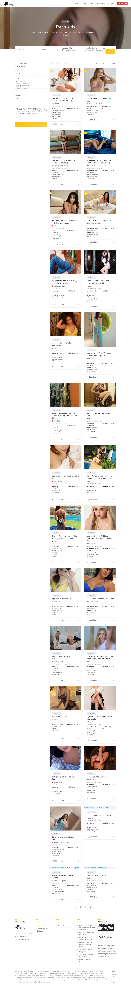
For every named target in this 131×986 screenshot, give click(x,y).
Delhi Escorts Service (59, 717)
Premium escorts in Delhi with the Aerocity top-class (87, 927)
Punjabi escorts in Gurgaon (96, 777)
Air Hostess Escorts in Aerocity (98, 98)
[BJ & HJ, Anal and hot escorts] (30, 114)
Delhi (90, 101)
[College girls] (71, 48)
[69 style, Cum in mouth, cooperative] (94, 48)
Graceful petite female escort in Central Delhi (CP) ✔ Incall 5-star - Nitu (65, 415)
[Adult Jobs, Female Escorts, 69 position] (30, 112)
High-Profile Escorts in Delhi (62, 599)
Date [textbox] (113, 64)
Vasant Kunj (58, 782)
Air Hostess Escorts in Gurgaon (98, 221)
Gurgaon (91, 780)
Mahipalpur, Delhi (60, 286)
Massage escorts (42, 928)
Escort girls (56, 95)
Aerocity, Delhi (58, 662)
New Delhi (91, 166)
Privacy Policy (100, 3)
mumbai (56, 104)
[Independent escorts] (30, 85)
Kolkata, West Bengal (61, 166)
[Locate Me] (57, 49)
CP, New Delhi (93, 601)
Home (77, 3)
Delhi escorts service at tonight (98, 875)
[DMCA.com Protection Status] (106, 931)
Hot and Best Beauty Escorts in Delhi (100, 599)
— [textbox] (15, 101)
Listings (84, 3)
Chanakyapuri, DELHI (61, 481)
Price (91, 3)
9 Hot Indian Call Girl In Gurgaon (99, 815)
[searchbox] (65, 54)
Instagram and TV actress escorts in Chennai (85, 945)
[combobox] (71, 54)
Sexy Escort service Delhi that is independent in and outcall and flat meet (100, 538)
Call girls (40, 931)
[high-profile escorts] (71, 50)
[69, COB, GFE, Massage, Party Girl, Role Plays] (94, 50)
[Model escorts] (30, 87)
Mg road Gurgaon (60, 881)
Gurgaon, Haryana (94, 223)
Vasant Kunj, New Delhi (62, 842)
